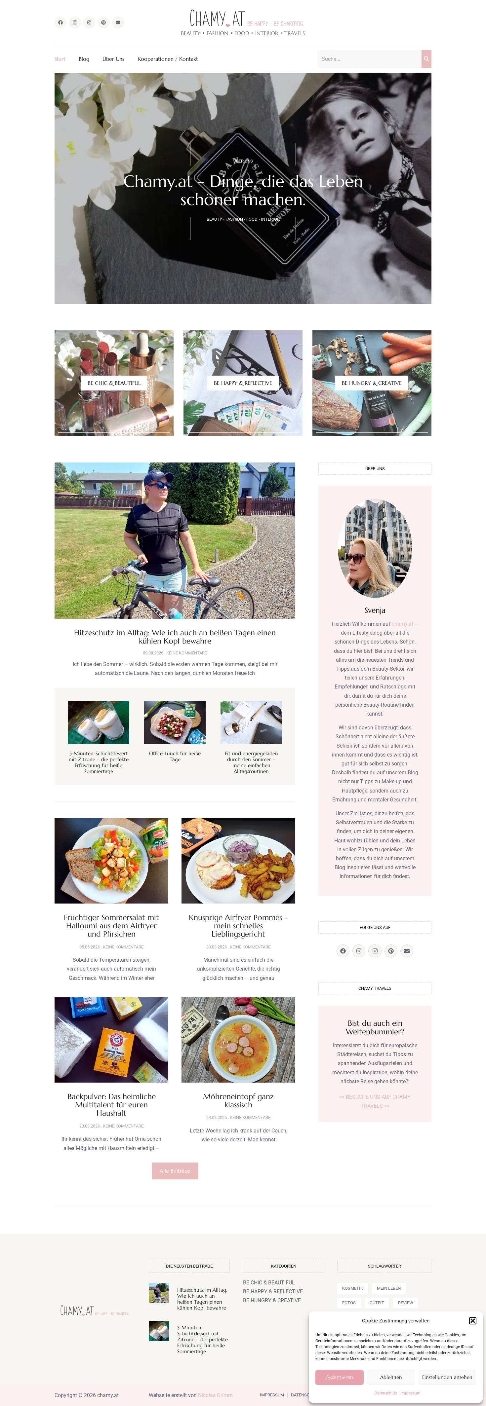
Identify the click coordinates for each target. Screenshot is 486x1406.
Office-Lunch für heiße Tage (175, 756)
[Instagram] (75, 22)
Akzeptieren (339, 1377)
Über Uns (113, 59)
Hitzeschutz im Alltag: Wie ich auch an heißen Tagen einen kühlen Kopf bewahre (175, 637)
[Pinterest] (103, 22)
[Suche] (426, 59)
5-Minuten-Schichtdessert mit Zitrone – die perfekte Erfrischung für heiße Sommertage (99, 762)
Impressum (410, 1393)
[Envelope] (118, 22)
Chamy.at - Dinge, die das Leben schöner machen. (243, 190)
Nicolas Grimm (215, 1395)
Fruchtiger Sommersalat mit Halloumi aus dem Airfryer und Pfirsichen (111, 926)
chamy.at (402, 624)
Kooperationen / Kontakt (168, 59)
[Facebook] (60, 22)
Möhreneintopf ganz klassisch (238, 1100)
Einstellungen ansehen (447, 1377)
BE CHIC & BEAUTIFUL (114, 383)
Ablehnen (391, 1377)
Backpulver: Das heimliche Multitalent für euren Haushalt (111, 1105)
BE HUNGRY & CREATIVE (372, 383)
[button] (472, 1320)
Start (60, 59)
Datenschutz (386, 1393)
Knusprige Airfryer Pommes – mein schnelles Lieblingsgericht (238, 926)
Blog (84, 59)
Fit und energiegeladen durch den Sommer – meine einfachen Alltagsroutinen (251, 762)
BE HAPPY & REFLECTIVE (243, 383)
